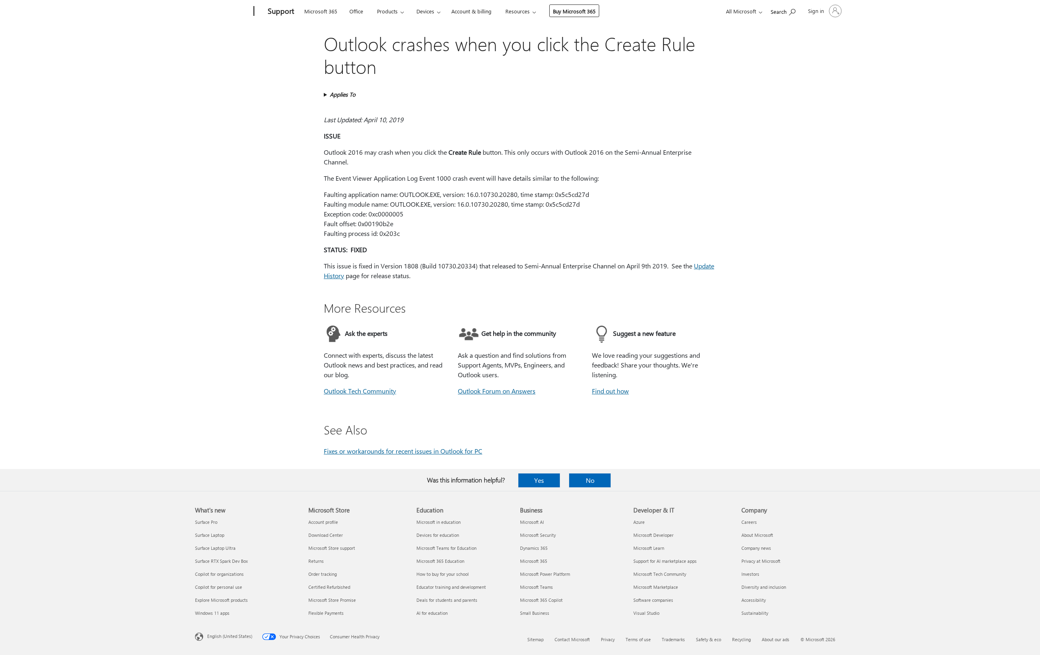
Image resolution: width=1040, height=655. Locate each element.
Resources (517, 11)
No (590, 480)
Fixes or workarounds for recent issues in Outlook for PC (403, 451)
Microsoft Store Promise (332, 600)
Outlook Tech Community (360, 391)
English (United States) (229, 636)
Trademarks (673, 639)
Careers (749, 522)
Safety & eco (708, 639)
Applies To (342, 94)
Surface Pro (206, 522)
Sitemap (535, 639)
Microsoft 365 (320, 11)
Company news (756, 548)
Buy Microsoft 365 (574, 11)
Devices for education (437, 535)
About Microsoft (757, 535)
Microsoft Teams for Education (446, 548)
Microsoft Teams (536, 587)
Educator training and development (451, 587)
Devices (425, 11)
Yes (539, 480)
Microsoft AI (532, 522)
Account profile (323, 522)
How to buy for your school (442, 574)
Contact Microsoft (572, 639)
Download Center (325, 535)
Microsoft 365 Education (440, 561)
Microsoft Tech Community (659, 574)
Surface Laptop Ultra (215, 548)
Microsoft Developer (653, 535)
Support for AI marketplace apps (665, 561)
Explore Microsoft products (221, 600)
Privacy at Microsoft (760, 561)
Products (387, 11)
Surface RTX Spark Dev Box (221, 561)
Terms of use (638, 639)
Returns (316, 561)
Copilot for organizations (219, 574)
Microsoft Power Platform (545, 574)
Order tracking (322, 574)
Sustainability (754, 613)
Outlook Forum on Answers (496, 391)
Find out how (610, 391)
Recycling (741, 639)
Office (356, 11)
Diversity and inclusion (763, 587)
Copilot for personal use (218, 587)
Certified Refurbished (329, 587)
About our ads (775, 639)
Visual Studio (646, 613)
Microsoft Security (538, 535)
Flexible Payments (326, 613)
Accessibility (753, 600)
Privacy (608, 639)
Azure (639, 522)
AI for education (432, 613)
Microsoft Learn (648, 548)
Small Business (534, 613)
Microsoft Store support (331, 548)
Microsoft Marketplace (655, 587)
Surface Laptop (209, 535)
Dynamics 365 (534, 548)
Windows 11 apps (212, 613)
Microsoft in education (438, 522)
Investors (750, 574)
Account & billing (471, 11)
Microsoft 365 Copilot (541, 600)
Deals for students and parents (446, 600)
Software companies (653, 600)
